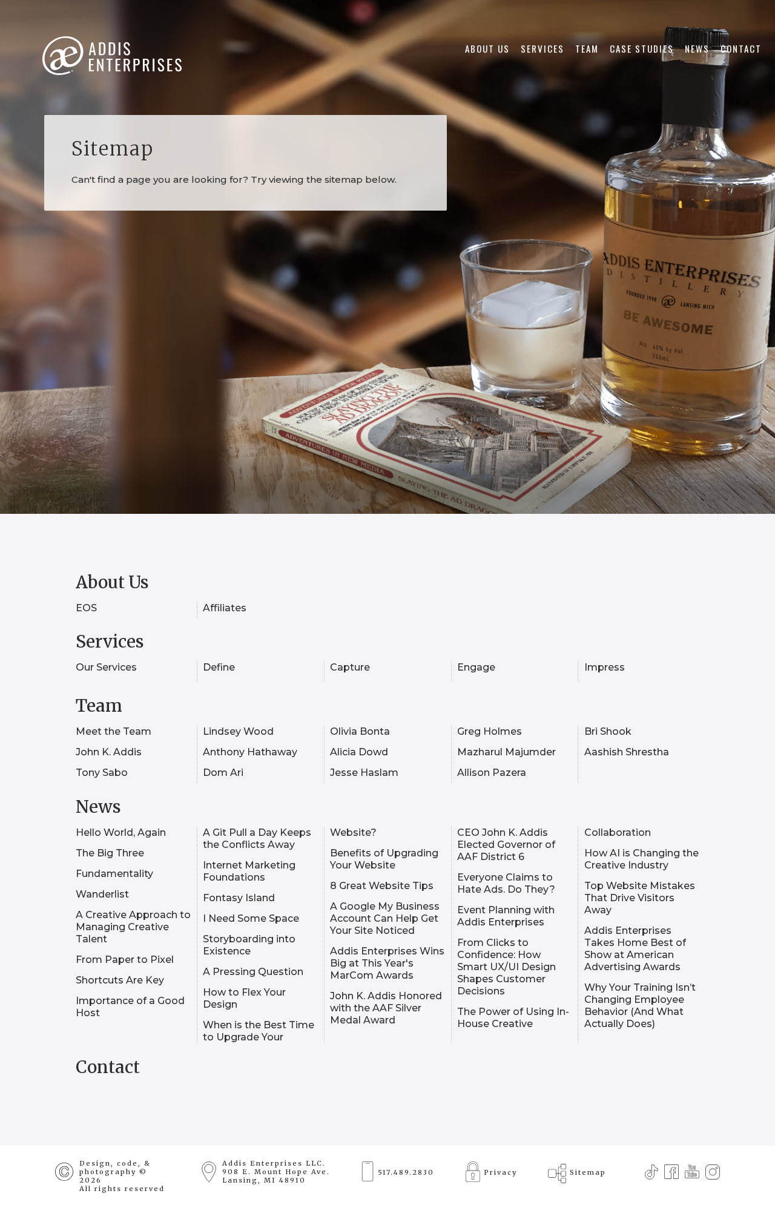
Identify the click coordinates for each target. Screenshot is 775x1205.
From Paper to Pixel (125, 959)
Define (219, 667)
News (697, 48)
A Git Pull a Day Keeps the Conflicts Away (257, 838)
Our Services (106, 667)
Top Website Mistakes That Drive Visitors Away (639, 898)
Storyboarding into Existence (249, 945)
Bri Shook (608, 731)
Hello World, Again (121, 832)
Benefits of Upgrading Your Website (384, 859)
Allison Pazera (491, 772)
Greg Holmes (489, 731)
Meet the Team (113, 731)
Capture (350, 667)
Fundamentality (114, 873)
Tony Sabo (102, 772)
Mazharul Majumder (506, 752)
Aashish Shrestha (626, 752)
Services (542, 48)
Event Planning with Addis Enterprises (506, 916)
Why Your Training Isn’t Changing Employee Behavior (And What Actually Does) (640, 1005)
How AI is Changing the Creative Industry (641, 859)
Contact (741, 48)
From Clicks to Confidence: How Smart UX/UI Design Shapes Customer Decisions (506, 967)
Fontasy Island (239, 898)
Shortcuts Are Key (120, 980)
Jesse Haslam (364, 772)
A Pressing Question (253, 971)
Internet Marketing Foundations (249, 871)
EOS (86, 608)
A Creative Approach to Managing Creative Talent (133, 927)
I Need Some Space (251, 918)
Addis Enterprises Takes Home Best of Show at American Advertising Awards (635, 949)
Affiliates (224, 608)
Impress (604, 667)
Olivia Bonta (360, 731)
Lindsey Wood (238, 731)
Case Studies (642, 48)
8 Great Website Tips (382, 885)
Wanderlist (102, 894)
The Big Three (110, 853)
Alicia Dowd (359, 752)
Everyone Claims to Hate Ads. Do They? (506, 883)
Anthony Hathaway (250, 752)
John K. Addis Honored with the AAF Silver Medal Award (386, 1008)
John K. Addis (109, 752)
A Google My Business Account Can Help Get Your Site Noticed (385, 918)
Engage (476, 667)
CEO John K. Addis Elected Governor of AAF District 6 (506, 844)
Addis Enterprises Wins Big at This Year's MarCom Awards (387, 963)
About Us (487, 48)
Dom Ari (223, 772)
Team (587, 48)
